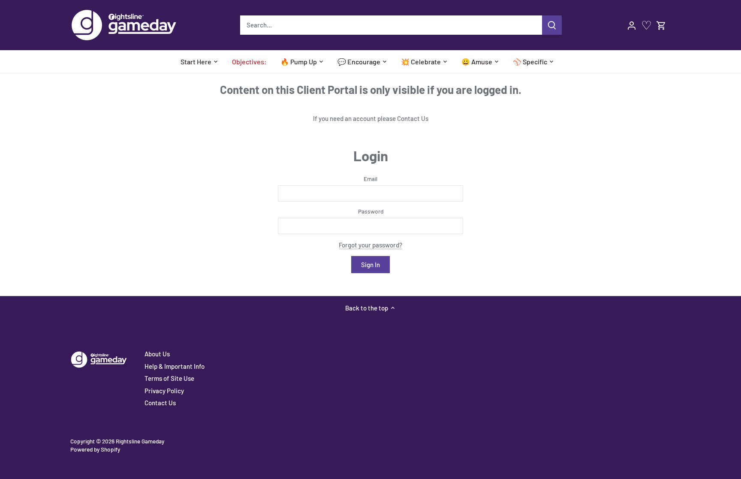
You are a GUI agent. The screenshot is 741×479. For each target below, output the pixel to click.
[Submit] (552, 25)
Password (370, 211)
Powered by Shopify (95, 449)
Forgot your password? (370, 245)
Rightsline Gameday (140, 441)
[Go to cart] (661, 25)
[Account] (631, 25)
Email (370, 178)
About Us (157, 354)
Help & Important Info (175, 366)
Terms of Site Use (169, 378)
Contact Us (412, 118)
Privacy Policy (164, 391)
